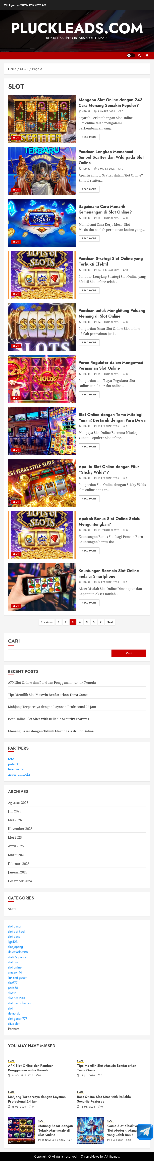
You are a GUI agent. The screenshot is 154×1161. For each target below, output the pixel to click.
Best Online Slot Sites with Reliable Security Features (48, 719)
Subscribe (147, 55)
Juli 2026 (14, 811)
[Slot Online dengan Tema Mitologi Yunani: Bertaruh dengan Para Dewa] (42, 431)
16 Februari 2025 (108, 530)
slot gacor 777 (17, 1018)
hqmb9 (86, 111)
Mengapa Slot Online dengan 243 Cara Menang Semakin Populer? (111, 102)
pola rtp (14, 764)
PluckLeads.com (77, 28)
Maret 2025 (16, 855)
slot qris (13, 962)
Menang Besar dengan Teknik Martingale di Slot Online (51, 731)
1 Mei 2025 (117, 1140)
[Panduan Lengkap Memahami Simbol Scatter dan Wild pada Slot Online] (42, 171)
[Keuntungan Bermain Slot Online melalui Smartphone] (42, 587)
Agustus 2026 (18, 802)
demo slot (14, 1013)
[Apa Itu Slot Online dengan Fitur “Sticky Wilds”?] (42, 483)
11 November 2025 (53, 1140)
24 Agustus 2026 (22, 1075)
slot (10, 1008)
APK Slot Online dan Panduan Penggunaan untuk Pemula (52, 682)
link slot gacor (17, 977)
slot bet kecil (16, 931)
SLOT (16, 137)
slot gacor (14, 926)
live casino (16, 769)
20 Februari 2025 (108, 426)
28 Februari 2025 (108, 218)
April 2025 (16, 846)
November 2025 (20, 828)
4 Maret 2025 (106, 111)
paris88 (13, 988)
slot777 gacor (17, 957)
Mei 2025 (15, 837)
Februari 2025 (18, 863)
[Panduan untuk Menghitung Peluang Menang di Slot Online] (42, 327)
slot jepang (15, 946)
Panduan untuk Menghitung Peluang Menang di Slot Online (112, 313)
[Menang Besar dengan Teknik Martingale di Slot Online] (21, 1130)
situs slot (13, 1023)
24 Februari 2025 (108, 322)
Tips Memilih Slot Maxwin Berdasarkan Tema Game (48, 695)
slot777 (12, 983)
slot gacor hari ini (19, 1003)
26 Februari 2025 (108, 270)
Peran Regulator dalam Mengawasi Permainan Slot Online (111, 365)
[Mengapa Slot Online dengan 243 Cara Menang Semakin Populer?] (42, 119)
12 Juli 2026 (87, 1075)
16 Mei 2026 (87, 1107)
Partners (13, 1029)
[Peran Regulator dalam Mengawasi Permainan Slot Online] (42, 379)
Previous (47, 622)
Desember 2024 (20, 881)
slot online (15, 967)
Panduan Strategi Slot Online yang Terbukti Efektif (111, 261)
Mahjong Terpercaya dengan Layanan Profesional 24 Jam (52, 707)
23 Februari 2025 (108, 374)
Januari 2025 (17, 872)
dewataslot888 (18, 952)
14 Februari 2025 (108, 582)
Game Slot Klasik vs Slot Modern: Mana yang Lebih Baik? (122, 1130)
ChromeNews (90, 1156)
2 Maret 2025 (106, 169)
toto (11, 759)
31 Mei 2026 (18, 1107)
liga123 (13, 941)
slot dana (14, 936)
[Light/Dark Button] (131, 55)
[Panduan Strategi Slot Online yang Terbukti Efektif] (42, 275)
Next (110, 622)
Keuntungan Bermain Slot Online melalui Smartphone (109, 573)
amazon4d (15, 972)
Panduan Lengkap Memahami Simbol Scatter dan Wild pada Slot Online (111, 157)
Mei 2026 (15, 820)
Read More (89, 137)
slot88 (12, 993)
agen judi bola (19, 774)
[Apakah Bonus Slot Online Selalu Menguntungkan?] (42, 535)
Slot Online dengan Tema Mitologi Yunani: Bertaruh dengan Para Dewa (112, 417)
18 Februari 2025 (108, 478)
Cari (14, 640)
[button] (139, 55)
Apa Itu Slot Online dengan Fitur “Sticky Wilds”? (109, 469)
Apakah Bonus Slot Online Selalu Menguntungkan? (109, 521)
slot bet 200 (16, 998)
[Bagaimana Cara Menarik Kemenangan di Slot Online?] (42, 223)
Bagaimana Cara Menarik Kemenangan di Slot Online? (105, 209)
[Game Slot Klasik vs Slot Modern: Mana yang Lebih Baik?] (90, 1130)
